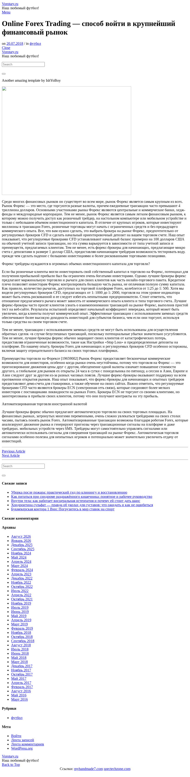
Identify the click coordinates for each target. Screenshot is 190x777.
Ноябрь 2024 (21, 553)
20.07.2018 (14, 43)
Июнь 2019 (20, 612)
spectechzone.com (117, 769)
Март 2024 (19, 566)
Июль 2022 (19, 591)
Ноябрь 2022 (21, 582)
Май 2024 (18, 557)
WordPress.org (22, 748)
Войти (16, 736)
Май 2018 (18, 658)
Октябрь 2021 (22, 599)
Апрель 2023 (21, 574)
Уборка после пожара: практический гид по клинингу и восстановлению (69, 492)
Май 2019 (18, 616)
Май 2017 (18, 678)
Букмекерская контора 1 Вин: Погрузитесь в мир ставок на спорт (62, 509)
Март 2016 (19, 699)
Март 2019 (19, 624)
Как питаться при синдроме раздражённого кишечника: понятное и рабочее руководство (81, 497)
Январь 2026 (21, 541)
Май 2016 (18, 695)
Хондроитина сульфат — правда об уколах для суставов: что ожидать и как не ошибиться (82, 505)
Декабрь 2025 (21, 545)
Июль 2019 (19, 607)
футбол (35, 43)
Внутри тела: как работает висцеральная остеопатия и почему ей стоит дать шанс (75, 501)
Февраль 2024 (22, 570)
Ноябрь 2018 (21, 633)
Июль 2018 (19, 649)
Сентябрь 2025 (22, 549)
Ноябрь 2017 (21, 670)
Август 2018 (21, 645)
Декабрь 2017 (21, 666)
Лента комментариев (27, 744)
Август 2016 (21, 691)
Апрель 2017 (21, 683)
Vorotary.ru (10, 4)
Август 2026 (21, 536)
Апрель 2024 (21, 561)
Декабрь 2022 (21, 578)
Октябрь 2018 (22, 637)
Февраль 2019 (22, 628)
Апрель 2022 (21, 595)
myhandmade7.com (88, 769)
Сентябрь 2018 (22, 641)
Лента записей (22, 740)
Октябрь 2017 (22, 674)
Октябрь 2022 (22, 587)
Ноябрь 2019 (21, 603)
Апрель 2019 (21, 620)
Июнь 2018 (20, 653)
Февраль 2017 (22, 687)
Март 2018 (19, 662)
